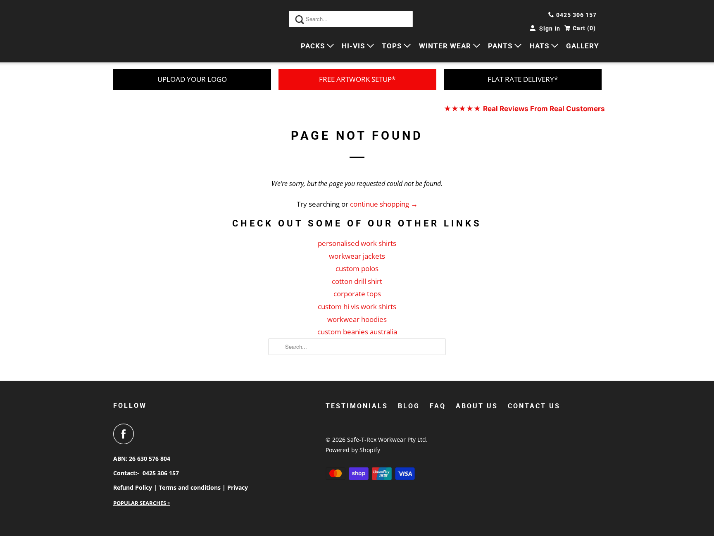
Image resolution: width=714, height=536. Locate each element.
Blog (409, 406)
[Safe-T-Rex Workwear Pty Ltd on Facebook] (125, 434)
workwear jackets (357, 256)
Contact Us (534, 406)
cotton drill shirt (357, 281)
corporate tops (357, 293)
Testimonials (357, 406)
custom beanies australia (357, 331)
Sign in (549, 28)
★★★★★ (524, 109)
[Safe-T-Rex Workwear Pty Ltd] (150, 31)
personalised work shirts (357, 243)
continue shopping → (384, 204)
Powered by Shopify (353, 450)
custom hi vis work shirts (357, 306)
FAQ (438, 406)
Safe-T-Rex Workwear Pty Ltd (386, 439)
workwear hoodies (357, 319)
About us (477, 406)
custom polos (357, 268)
